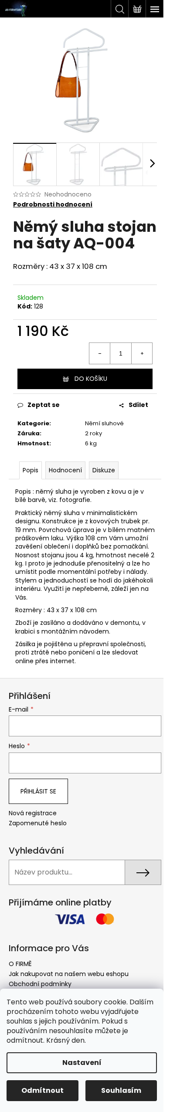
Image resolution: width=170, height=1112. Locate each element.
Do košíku (91, 378)
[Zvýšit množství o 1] (141, 353)
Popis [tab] (30, 470)
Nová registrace (33, 813)
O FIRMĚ (20, 963)
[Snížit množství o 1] (99, 353)
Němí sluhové (104, 423)
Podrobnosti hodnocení (52, 204)
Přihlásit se (38, 791)
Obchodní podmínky (40, 984)
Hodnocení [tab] (65, 470)
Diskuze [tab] (103, 470)
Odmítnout (42, 1090)
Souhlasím (121, 1090)
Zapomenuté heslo (38, 823)
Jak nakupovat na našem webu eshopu (69, 974)
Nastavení (82, 1063)
